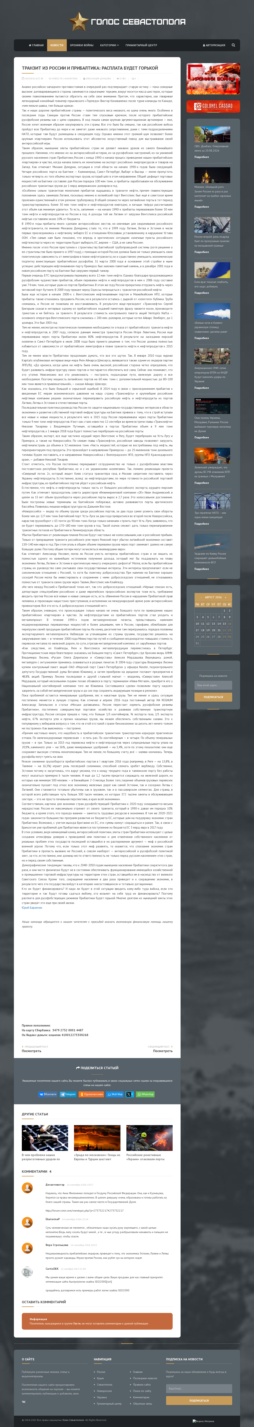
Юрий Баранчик (32, 907)
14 (219, 623)
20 (213, 630)
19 (208, 630)
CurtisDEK (52, 1268)
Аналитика (71, 78)
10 (197, 623)
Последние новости (145, 1378)
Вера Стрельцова (57, 1245)
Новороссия (104, 1391)
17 (197, 630)
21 (219, 630)
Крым (100, 1378)
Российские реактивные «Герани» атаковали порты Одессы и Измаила (145, 1159)
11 (202, 623)
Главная (37, 45)
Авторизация (215, 45)
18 (202, 630)
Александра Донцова (98, 78)
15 (224, 623)
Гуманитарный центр (141, 45)
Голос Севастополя (73, 1419)
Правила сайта (142, 1384)
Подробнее (201, 157)
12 (208, 623)
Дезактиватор (55, 1184)
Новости (56, 45)
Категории (108, 45)
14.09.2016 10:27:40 (33, 78)
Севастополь (104, 1384)
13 (213, 623)
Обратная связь (142, 1403)
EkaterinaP (53, 1219)
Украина (102, 1397)
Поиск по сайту (142, 1391)
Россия (101, 1372)
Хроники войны (81, 45)
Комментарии (141, 1397)
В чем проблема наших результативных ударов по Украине (41, 1159)
